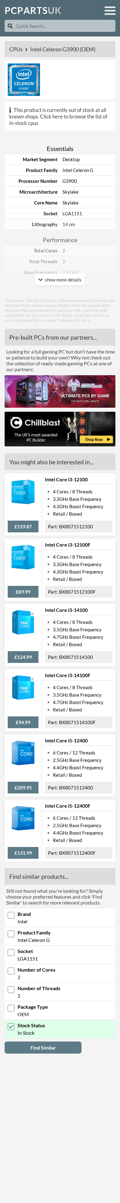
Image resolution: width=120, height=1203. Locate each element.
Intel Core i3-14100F (67, 675)
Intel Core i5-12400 (66, 740)
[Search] (10, 26)
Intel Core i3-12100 (66, 479)
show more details (63, 279)
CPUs (16, 49)
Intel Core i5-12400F (67, 806)
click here (81, 320)
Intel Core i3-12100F (67, 545)
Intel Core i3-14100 (66, 610)
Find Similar (43, 1047)
